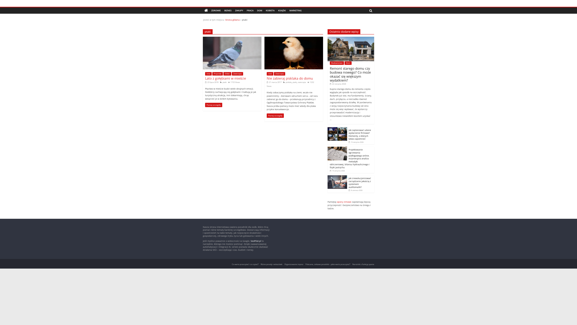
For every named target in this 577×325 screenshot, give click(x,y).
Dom (259, 10)
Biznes (228, 10)
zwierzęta (302, 82)
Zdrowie (216, 10)
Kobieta (270, 10)
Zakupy (239, 10)
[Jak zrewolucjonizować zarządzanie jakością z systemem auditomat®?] (337, 176)
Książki (282, 10)
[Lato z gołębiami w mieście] (232, 38)
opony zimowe (344, 201)
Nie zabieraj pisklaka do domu (290, 78)
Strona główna (232, 19)
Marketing (295, 10)
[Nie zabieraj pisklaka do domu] (293, 38)
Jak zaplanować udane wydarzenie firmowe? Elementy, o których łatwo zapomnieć (360, 134)
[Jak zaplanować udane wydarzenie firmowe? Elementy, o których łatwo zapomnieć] (337, 128)
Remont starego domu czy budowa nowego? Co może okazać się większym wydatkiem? (350, 74)
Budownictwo (336, 63)
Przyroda (217, 73)
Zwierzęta (237, 73)
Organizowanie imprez (293, 264)
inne (208, 73)
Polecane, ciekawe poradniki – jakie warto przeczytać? (327, 264)
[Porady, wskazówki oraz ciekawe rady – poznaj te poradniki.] (206, 10)
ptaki (225, 82)
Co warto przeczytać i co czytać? (245, 264)
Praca (250, 10)
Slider (227, 73)
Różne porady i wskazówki (271, 264)
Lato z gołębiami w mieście (225, 78)
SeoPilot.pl (256, 241)
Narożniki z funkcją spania (363, 264)
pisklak (288, 82)
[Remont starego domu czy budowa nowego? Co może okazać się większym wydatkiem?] (351, 38)
